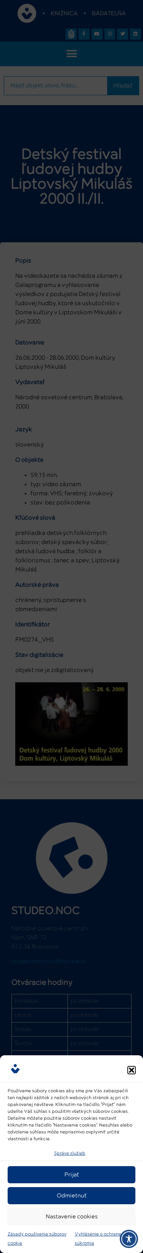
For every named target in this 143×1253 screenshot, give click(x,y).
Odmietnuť (72, 1196)
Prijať (71, 1175)
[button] (131, 1070)
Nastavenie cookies (72, 1216)
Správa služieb (69, 1153)
